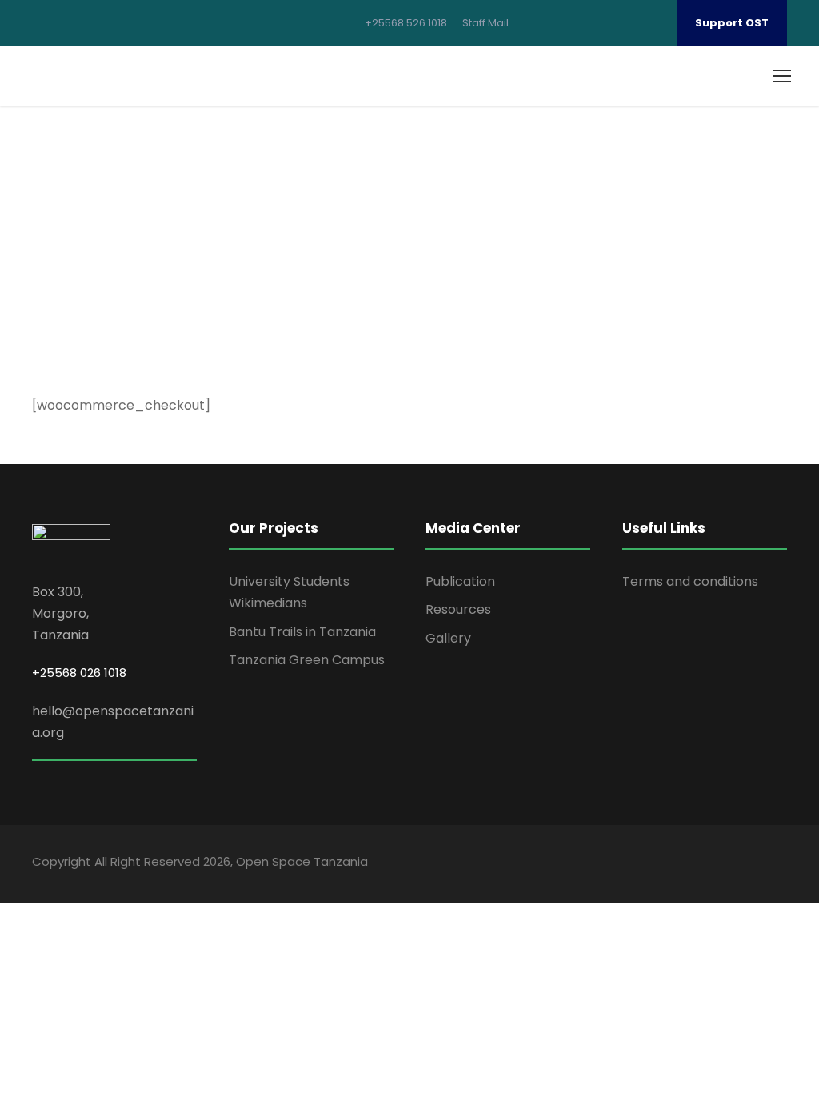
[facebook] (551, 22)
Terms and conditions (690, 581)
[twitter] (601, 22)
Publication (460, 581)
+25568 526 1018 (406, 22)
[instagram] (651, 22)
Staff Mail (485, 22)
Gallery (448, 638)
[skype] (707, 864)
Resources (458, 609)
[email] (527, 22)
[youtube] (627, 22)
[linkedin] (576, 22)
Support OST (732, 22)
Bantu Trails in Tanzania (302, 632)
